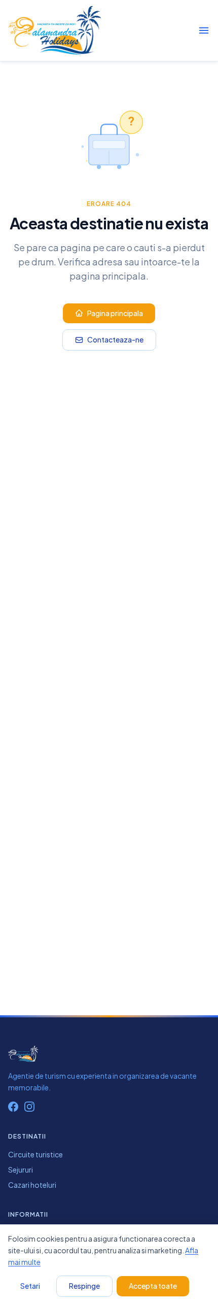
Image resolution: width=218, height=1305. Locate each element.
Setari (30, 1285)
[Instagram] (29, 1107)
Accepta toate (153, 1285)
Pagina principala (115, 313)
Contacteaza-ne (115, 339)
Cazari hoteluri (32, 1184)
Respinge (84, 1285)
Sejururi (20, 1169)
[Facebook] (13, 1107)
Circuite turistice (35, 1154)
